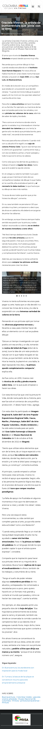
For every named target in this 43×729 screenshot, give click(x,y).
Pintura (5, 702)
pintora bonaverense (29, 701)
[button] (32, 6)
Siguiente (38, 282)
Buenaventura (8, 697)
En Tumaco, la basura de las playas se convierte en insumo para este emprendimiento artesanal (18, 680)
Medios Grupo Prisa (21, 723)
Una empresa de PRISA (21, 718)
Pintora (15, 701)
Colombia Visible (24, 697)
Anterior (4, 282)
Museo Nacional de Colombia (19, 700)
